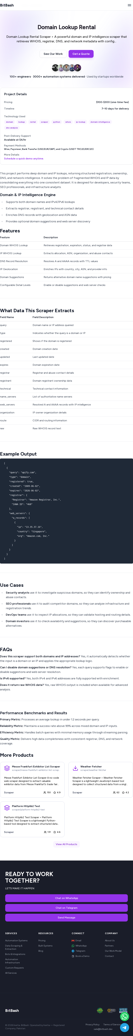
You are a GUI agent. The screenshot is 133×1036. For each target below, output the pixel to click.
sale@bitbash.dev (103, 1029)
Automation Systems (16, 940)
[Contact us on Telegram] (124, 1027)
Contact (109, 956)
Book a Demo (83, 956)
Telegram (80, 951)
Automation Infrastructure (12, 961)
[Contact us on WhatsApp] (124, 1016)
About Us (110, 940)
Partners (109, 945)
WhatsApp (81, 945)
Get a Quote (81, 54)
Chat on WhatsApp (66, 898)
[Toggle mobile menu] (129, 5)
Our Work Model (113, 951)
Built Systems (45, 945)
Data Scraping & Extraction (13, 947)
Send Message (66, 917)
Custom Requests (14, 967)
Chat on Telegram (66, 907)
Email (78, 940)
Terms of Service (112, 1024)
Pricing (41, 940)
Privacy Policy (92, 1024)
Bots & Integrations (15, 954)
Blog (40, 951)
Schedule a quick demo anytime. (24, 158)
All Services (11, 973)
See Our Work (53, 54)
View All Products (66, 844)
